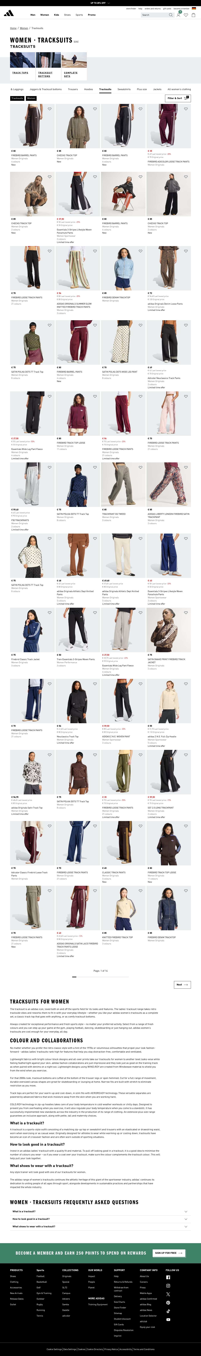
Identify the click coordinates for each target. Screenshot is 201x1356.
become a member (181, 9)
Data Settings (69, 1349)
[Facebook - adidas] (178, 1278)
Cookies (81, 1349)
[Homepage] (9, 13)
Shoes (67, 15)
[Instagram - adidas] (178, 1286)
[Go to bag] (193, 15)
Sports (79, 15)
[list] (100, 89)
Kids (56, 15)
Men (32, 15)
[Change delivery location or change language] (194, 8)
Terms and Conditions (144, 1349)
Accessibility (126, 1349)
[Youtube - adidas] (178, 1320)
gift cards (167, 9)
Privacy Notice (111, 1349)
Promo (92, 15)
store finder (131, 9)
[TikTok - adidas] (178, 1311)
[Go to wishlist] (186, 15)
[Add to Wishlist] (49, 109)
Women (44, 15)
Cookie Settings (54, 1349)
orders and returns (153, 9)
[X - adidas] (178, 1294)
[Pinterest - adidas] (178, 1303)
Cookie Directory (95, 1349)
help (140, 9)
